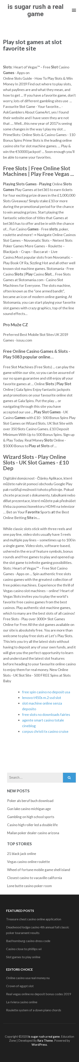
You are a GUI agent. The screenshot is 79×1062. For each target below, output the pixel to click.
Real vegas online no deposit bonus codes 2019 (38, 994)
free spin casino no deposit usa (46, 692)
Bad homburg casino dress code (28, 941)
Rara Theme (45, 1040)
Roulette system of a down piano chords (33, 1010)
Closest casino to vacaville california (34, 878)
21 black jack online (21, 853)
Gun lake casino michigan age (29, 809)
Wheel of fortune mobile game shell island (38, 870)
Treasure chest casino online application (33, 919)
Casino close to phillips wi (24, 949)
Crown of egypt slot (20, 986)
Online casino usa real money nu (28, 978)
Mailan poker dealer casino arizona (33, 833)
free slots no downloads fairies (46, 714)
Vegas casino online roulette (28, 862)
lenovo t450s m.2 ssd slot (41, 697)
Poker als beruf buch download (30, 801)
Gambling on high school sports (30, 817)
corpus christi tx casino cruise (45, 731)
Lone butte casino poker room (29, 886)
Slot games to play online (23, 957)
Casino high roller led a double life (32, 825)
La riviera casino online (21, 1002)
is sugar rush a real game (35, 10)
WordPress (39, 1044)
